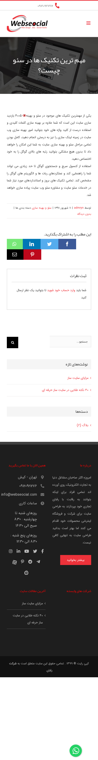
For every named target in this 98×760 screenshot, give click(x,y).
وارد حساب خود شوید (61, 290)
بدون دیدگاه (84, 214)
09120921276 (28, 486)
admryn (79, 208)
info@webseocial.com (22, 495)
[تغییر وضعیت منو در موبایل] (88, 23)
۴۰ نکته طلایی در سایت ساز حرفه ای (65, 390)
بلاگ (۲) (82, 425)
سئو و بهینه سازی (42, 208)
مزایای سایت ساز (77, 377)
